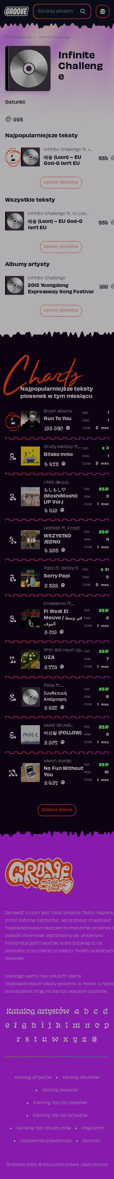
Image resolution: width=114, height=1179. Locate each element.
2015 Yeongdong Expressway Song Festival (61, 288)
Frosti (73, 529)
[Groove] (16, 11)
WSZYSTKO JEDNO (57, 539)
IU (90, 150)
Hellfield (52, 529)
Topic (49, 568)
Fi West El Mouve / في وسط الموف (63, 617)
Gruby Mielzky (58, 447)
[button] (102, 11)
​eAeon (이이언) (58, 761)
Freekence (55, 604)
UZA (49, 657)
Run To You (58, 419)
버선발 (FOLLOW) (63, 733)
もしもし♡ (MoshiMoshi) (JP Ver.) (61, 496)
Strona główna (18, 37)
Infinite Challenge (62, 150)
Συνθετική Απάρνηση (55, 696)
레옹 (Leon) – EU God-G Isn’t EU (62, 160)
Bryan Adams (58, 412)
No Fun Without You (63, 771)
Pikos (49, 686)
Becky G (69, 568)
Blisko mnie (58, 455)
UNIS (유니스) (56, 483)
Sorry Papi (57, 576)
